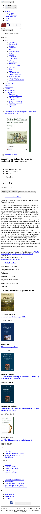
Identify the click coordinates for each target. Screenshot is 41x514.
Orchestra (12, 67)
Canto (11, 69)
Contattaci (12, 106)
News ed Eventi (14, 97)
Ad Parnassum (9, 481)
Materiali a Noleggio (15, 101)
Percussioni (12, 64)
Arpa (10, 53)
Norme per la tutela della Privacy (15, 455)
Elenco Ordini (9, 496)
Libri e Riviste (9, 83)
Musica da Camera (14, 65)
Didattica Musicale (14, 74)
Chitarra (11, 55)
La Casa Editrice (10, 92)
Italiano (13, 5)
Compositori (9, 87)
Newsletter (12, 105)
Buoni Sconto (9, 457)
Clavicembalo (13, 44)
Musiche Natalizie (14, 76)
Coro (10, 71)
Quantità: (4, 187)
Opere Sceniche (14, 72)
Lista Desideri (9, 498)
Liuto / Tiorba (13, 58)
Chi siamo (12, 94)
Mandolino (12, 56)
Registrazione (13, 15)
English (13, 8)
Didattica (7, 88)
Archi (10, 49)
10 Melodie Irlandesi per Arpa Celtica (13, 317)
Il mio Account (9, 494)
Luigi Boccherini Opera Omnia (14, 483)
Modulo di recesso (10, 466)
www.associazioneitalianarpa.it (10, 259)
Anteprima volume (11, 155)
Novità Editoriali (10, 90)
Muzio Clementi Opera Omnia (14, 485)
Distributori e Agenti (15, 103)
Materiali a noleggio (11, 472)
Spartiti (7, 40)
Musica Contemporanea (16, 80)
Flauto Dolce (13, 62)
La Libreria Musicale (15, 96)
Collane (7, 85)
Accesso (11, 13)
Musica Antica (13, 78)
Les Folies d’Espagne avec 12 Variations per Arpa (17, 440)
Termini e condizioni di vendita (14, 453)
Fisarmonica (12, 47)
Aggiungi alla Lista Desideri (27, 191)
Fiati (10, 60)
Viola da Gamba (14, 51)
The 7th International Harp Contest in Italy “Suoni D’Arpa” (20, 253)
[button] (23, 503)
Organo (11, 46)
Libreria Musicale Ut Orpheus (14, 480)
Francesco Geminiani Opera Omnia (16, 487)
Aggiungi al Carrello (9, 191)
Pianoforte (12, 42)
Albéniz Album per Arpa (9, 347)
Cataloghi (12, 99)
